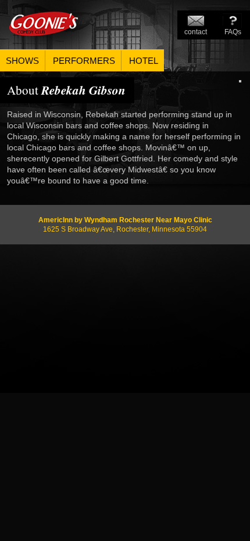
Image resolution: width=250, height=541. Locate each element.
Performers (84, 61)
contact (195, 32)
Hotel (143, 61)
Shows (22, 61)
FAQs (232, 32)
